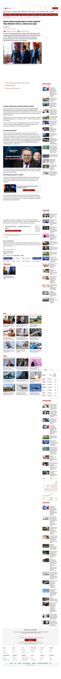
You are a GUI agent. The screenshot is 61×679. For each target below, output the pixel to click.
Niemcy (15, 14)
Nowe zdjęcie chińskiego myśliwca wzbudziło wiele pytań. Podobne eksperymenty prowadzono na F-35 (35, 393)
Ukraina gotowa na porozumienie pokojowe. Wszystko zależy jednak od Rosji (9, 277)
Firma (13, 650)
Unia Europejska (34, 14)
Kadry (32, 658)
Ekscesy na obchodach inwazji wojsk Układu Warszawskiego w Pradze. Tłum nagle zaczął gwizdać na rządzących (22, 368)
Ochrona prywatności (26, 663)
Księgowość (33, 659)
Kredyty (13, 659)
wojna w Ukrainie (16, 255)
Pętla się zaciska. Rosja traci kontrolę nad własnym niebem (22, 381)
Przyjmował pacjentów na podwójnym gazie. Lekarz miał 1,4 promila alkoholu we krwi (22, 338)
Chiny (50, 14)
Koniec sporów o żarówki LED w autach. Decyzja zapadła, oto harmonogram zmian (35, 351)
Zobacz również (29, 190)
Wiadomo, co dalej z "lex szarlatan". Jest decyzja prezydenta (21, 351)
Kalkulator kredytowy (25, 660)
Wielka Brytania (41, 14)
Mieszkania (32, 650)
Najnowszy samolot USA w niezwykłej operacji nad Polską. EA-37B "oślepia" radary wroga (22, 393)
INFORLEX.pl (34, 5)
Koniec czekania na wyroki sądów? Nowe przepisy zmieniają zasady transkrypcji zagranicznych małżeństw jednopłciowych (9, 338)
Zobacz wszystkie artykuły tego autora (9, 249)
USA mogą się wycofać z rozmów (12, 88)
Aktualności (10, 14)
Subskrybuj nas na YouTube (11, 31)
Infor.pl (32, 655)
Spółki (50, 650)
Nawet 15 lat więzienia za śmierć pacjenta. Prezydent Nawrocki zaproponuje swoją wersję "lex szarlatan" (8, 253)
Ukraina (46, 14)
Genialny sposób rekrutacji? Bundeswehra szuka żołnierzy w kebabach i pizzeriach (9, 393)
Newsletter (45, 5)
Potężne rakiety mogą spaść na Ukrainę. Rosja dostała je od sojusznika (35, 381)
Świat (5, 14)
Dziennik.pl (42, 655)
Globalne (4, 658)
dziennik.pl (28, 5)
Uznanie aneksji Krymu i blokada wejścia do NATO (17, 83)
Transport (42, 647)
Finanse (50, 658)
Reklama (19, 663)
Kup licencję (17, 235)
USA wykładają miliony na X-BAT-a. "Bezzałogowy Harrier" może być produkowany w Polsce (9, 381)
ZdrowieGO (51, 655)
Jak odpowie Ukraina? (10, 85)
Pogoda (41, 660)
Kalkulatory (24, 655)
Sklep (56, 5)
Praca (23, 647)
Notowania (51, 647)
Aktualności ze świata (6, 660)
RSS (50, 663)
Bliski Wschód (27, 14)
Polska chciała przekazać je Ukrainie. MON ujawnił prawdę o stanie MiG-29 (9, 351)
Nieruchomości (33, 647)
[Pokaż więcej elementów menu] (57, 11)
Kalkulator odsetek (24, 659)
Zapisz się (30, 640)
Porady (50, 660)
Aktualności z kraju (6, 659)
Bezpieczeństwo (56, 14)
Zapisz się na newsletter (24, 31)
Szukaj (56, 8)
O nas (15, 663)
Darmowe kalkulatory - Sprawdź (13, 230)
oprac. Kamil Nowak (6, 27)
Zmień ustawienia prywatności (42, 663)
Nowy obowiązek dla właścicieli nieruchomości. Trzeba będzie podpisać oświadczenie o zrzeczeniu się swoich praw (35, 338)
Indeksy (50, 649)
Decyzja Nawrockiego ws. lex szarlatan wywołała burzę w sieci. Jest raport (21, 325)
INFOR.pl (24, 5)
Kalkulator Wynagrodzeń (25, 658)
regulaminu (31, 637)
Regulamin (34, 663)
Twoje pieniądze (14, 660)
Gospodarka (14, 655)
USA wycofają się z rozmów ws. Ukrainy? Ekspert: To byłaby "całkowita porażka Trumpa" (27, 187)
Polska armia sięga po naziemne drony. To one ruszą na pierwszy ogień (35, 325)
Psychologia (51, 659)
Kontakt (11, 663)
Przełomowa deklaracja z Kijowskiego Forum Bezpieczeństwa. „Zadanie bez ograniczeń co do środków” (35, 368)
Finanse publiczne (15, 658)
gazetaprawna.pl (51, 5)
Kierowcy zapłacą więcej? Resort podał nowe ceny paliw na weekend (9, 325)
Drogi (41, 650)
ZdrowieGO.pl (40, 5)
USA (22, 14)
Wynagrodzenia (24, 650)
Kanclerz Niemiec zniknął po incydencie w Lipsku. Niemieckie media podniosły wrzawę (8, 368)
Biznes (13, 647)
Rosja (19, 14)
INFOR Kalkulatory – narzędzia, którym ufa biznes (17, 227)
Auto (41, 659)
